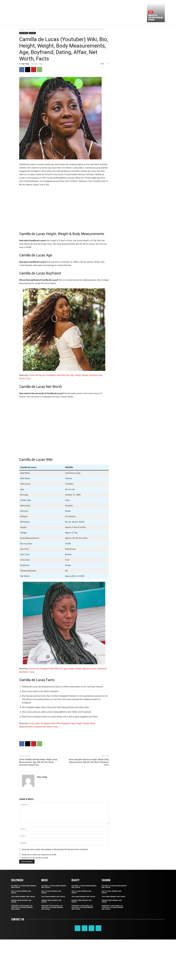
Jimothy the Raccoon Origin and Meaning (155, 17)
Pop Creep (25, 64)
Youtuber (32, 33)
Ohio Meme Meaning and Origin (23, 896)
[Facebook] (21, 69)
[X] (27, 69)
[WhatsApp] (39, 69)
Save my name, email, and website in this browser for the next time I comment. (55, 849)
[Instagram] (84, 928)
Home (21, 29)
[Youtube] (98, 928)
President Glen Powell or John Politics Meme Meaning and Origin (22, 907)
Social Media (31, 29)
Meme (151, 12)
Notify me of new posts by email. (35, 858)
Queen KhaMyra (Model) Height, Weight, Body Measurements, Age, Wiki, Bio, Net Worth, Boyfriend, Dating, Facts (38, 762)
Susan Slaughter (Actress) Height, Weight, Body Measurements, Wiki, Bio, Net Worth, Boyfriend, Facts (89, 762)
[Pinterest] (33, 69)
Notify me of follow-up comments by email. (39, 855)
